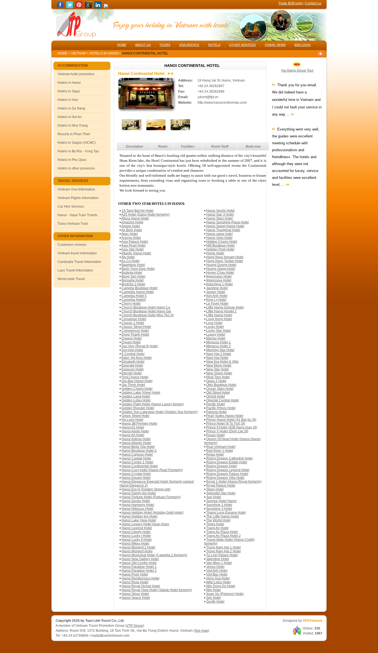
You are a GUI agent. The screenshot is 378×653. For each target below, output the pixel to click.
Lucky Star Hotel (218, 331)
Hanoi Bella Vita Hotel (138, 447)
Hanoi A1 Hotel (132, 427)
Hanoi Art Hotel (132, 435)
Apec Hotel (129, 234)
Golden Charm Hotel (136, 389)
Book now (253, 146)
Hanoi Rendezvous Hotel (140, 578)
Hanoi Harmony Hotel (137, 505)
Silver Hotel (215, 489)
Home (63, 53)
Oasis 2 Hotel (216, 381)
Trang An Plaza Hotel (222, 532)
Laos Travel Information (75, 270)
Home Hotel (215, 253)
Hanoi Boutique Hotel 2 (139, 451)
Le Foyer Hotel (217, 303)
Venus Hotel (215, 567)
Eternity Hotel (131, 373)
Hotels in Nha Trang (73, 125)
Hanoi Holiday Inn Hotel (139, 516)
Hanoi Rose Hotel (134, 582)
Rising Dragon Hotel (221, 466)
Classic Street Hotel (136, 327)
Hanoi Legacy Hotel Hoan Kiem (145, 524)
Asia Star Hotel (132, 249)
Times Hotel (215, 524)
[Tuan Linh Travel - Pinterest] (79, 7)
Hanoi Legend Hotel (136, 528)
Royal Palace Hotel (220, 485)
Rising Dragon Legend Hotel (227, 470)
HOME (121, 44)
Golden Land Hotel (135, 396)
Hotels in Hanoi (104, 53)
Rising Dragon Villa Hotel (225, 478)
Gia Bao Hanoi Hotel (136, 381)
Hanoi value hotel (219, 234)
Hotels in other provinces (76, 168)
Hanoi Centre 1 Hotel (137, 462)
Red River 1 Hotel (219, 451)
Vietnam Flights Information (78, 198)
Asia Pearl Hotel (133, 245)
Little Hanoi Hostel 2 (221, 311)
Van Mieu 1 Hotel (219, 563)
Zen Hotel (213, 598)
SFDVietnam (312, 621)
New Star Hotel (217, 369)
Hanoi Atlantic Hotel (136, 443)
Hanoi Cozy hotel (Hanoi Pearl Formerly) (152, 470)
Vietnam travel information (77, 253)
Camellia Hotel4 (133, 300)
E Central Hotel (132, 354)
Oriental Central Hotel (222, 400)
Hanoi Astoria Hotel (136, 439)
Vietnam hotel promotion (76, 74)
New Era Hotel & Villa (222, 362)
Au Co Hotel (130, 261)
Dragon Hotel (131, 338)
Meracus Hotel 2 (218, 346)
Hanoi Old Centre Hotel (139, 563)
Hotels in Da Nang (71, 108)
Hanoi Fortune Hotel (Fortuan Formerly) (151, 497)
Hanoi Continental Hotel (139, 466)
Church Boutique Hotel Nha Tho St (147, 315)
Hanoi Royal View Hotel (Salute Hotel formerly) (156, 590)
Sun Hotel (213, 497)
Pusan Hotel (215, 435)
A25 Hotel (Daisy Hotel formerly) (145, 214)
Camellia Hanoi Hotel (137, 292)
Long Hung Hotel (219, 319)
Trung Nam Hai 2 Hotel (223, 551)
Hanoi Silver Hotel (135, 594)
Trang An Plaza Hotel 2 (223, 536)
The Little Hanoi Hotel (222, 516)
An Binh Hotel (131, 230)
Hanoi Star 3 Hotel (220, 214)
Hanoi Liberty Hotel (136, 532)
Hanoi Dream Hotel (136, 478)
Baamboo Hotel (133, 265)
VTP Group (134, 626)
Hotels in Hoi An (70, 117)
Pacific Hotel (215, 404)
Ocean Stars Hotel (220, 389)
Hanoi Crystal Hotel (136, 474)
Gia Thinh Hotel (133, 385)
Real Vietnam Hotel (220, 447)
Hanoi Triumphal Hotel (223, 230)
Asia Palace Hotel (134, 242)
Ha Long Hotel (132, 420)
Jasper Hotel (215, 292)
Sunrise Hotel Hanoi (221, 501)
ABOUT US (143, 44)
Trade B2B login (290, 3)
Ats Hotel (128, 257)
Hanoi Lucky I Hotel (136, 536)
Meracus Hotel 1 (218, 342)
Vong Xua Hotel (218, 578)
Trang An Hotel (217, 528)
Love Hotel (214, 323)
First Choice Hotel (134, 377)
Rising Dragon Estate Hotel (226, 462)
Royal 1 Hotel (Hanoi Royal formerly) (234, 482)
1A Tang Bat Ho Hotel (137, 211)
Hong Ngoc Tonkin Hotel (224, 261)
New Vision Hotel (219, 373)
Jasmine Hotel (217, 288)
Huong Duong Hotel (221, 265)
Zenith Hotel (215, 602)
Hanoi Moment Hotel (136, 551)
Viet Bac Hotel (216, 574)
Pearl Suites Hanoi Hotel (224, 416)
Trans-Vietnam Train (73, 224)
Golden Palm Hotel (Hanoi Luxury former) (152, 404)
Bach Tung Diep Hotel (138, 269)
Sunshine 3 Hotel (219, 509)
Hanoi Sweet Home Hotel (225, 226)
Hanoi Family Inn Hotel (138, 493)
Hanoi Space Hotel (135, 598)
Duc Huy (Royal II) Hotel (139, 346)
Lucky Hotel (215, 327)
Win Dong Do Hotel (220, 586)
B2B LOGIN (302, 44)
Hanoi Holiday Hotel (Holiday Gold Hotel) (152, 512)
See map (201, 631)
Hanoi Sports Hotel (220, 211)
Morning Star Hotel (220, 350)
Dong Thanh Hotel (135, 334)
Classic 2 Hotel (132, 323)
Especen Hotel (132, 369)
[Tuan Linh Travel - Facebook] (60, 7)
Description (134, 146)
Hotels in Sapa (69, 91)
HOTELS (214, 44)
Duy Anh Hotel (132, 350)
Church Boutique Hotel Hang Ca (145, 307)
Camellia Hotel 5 (134, 296)
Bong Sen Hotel (133, 276)
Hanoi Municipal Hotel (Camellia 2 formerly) (154, 555)
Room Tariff (219, 146)
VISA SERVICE (189, 44)
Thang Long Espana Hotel (226, 512)
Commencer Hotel (135, 331)
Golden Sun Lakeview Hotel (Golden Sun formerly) (159, 412)
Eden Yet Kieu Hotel (136, 358)
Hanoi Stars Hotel (219, 218)
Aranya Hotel (131, 238)
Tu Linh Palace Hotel (222, 555)
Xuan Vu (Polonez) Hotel (225, 594)
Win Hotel (213, 590)
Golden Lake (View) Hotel (140, 393)
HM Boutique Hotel (220, 245)
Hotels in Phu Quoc (72, 160)
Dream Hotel (131, 342)
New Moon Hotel (218, 365)
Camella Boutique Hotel (139, 288)
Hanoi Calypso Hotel (137, 454)
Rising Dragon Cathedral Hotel (229, 458)
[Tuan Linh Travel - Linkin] (97, 7)
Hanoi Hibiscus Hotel (137, 509)
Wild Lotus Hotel (218, 582)
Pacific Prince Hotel (220, 408)
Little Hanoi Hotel (219, 315)
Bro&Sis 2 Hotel (133, 284)
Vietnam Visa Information (76, 189)
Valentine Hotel (217, 559)
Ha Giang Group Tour (297, 70)
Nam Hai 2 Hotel (218, 354)
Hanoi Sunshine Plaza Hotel (227, 222)
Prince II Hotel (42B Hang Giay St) (231, 427)
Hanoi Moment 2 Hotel (138, 547)
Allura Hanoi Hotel (135, 218)
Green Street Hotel (135, 416)
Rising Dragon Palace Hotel (227, 474)
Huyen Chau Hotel (220, 273)
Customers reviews (72, 245)
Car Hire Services (71, 206)
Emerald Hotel (132, 365)
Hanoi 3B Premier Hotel (139, 423)
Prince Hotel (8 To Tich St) (225, 423)
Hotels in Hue (68, 100)
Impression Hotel (219, 276)
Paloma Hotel (216, 412)
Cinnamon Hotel (133, 319)
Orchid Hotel (215, 396)
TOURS (164, 44)
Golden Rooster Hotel (137, 408)
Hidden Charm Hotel (221, 242)
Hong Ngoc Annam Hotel (225, 257)
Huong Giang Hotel (220, 269)
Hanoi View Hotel (219, 238)
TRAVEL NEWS (275, 44)
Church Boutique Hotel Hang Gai (146, 311)
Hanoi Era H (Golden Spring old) (145, 489)
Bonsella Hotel (132, 280)
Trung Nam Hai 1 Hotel (223, 547)
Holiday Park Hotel (220, 249)
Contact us (313, 3)
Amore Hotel (130, 226)
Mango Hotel (216, 338)
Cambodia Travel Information (79, 262)
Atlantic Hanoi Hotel (136, 253)
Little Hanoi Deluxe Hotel (225, 307)
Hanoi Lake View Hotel (138, 520)
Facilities (187, 146)
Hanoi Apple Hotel (135, 431)
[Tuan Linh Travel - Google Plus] (88, 7)
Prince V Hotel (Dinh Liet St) (227, 431)
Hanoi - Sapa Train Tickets (77, 215)
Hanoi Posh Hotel (134, 574)
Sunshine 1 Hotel (219, 505)
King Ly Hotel (216, 300)
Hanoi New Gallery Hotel (140, 559)
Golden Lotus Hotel (136, 400)
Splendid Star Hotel (220, 493)
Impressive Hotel (218, 280)
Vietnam (78, 53)
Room (162, 146)
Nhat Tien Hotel (218, 377)
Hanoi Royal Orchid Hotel (140, 586)
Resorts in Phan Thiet (74, 134)
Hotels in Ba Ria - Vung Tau (78, 151)
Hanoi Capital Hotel (136, 458)
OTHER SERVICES (242, 44)
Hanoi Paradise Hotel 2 (139, 571)
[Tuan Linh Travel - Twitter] (69, 7)
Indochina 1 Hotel (219, 284)
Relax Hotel (215, 454)
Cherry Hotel (131, 303)
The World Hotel (218, 520)
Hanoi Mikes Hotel (135, 543)
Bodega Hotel (131, 273)
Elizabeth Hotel (132, 362)
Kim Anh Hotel (216, 296)
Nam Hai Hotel (217, 358)
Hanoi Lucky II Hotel (136, 540)
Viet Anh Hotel (216, 571)
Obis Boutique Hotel (221, 385)
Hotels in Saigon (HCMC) (77, 143)
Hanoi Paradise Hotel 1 (139, 567)
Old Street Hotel (218, 393)
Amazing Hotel (132, 222)
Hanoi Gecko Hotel (135, 501)
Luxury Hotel (215, 334)
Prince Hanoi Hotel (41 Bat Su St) (231, 420)
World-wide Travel (71, 279)
